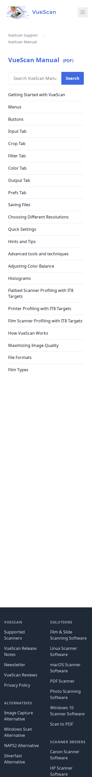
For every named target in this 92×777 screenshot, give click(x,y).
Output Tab (19, 180)
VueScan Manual (33, 60)
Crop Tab (17, 143)
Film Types (18, 370)
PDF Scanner (62, 681)
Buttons (16, 119)
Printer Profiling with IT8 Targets (39, 308)
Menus (14, 107)
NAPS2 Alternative (21, 745)
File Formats (20, 357)
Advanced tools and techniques (38, 254)
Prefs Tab (17, 192)
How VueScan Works (28, 333)
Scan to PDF (61, 724)
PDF (68, 60)
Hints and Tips (22, 241)
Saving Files (19, 204)
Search (72, 78)
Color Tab (17, 168)
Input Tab (17, 131)
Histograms (19, 278)
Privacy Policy (17, 685)
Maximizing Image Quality (33, 345)
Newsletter (14, 664)
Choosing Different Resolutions (38, 217)
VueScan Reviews (20, 675)
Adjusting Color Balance (31, 266)
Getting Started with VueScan (36, 94)
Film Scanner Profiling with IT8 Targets (45, 321)
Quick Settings (22, 229)
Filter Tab (17, 156)
